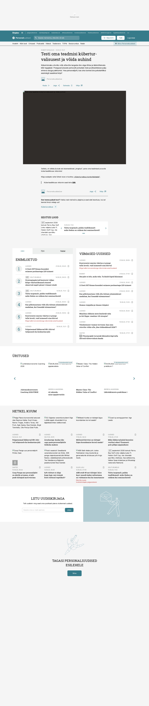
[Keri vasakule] (61, 228)
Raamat (82, 274)
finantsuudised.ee (93, 32)
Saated (82, 333)
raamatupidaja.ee (44, 32)
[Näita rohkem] (128, 32)
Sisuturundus (74, 44)
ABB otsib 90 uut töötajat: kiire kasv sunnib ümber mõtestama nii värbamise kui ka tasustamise (90, 475)
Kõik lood (23, 44)
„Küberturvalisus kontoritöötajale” (87, 177)
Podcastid (40, 44)
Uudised (28, 266)
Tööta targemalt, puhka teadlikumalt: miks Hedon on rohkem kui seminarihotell (120, 475)
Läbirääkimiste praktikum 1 (115, 392)
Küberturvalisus (47, 207)
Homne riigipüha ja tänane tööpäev (94, 305)
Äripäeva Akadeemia (55, 389)
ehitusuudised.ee (67, 32)
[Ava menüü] (22, 32)
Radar (82, 44)
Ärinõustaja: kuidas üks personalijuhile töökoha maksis (55, 442)
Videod (48, 44)
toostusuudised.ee (80, 32)
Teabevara (56, 44)
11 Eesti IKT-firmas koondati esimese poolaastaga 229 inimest (105, 285)
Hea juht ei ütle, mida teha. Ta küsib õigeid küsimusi (101, 277)
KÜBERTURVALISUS (47, 50)
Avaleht (15, 44)
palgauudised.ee (32, 32)
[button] (43, 510)
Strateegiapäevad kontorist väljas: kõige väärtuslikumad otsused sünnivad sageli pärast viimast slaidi (41, 282)
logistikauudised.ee (119, 32)
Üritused (31, 44)
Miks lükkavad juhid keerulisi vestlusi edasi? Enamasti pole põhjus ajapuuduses (120, 442)
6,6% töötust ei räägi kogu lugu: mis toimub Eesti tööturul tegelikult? (54, 475)
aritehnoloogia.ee (106, 32)
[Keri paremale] (106, 228)
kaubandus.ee (55, 32)
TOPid (64, 44)
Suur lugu (80, 467)
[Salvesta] (68, 266)
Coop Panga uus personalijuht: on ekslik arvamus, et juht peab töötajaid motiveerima (25, 475)
